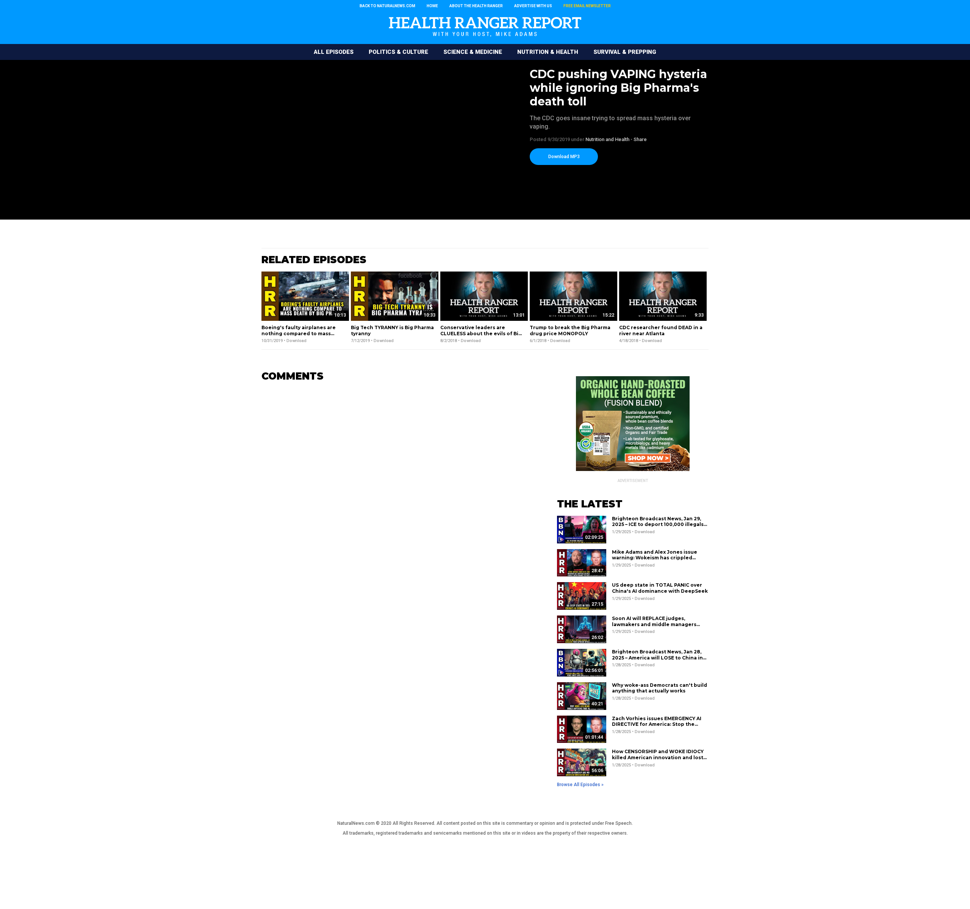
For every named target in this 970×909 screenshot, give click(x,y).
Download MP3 (564, 156)
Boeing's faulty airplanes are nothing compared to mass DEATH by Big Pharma (298, 333)
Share (640, 139)
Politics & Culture (398, 52)
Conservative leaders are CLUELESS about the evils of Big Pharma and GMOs (481, 333)
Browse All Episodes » (580, 784)
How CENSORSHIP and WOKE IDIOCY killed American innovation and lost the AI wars (658, 757)
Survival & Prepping (624, 52)
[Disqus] (397, 483)
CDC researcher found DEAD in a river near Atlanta (660, 330)
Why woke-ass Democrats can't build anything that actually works (659, 688)
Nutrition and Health (607, 139)
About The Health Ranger (476, 6)
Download (296, 340)
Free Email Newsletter (587, 6)
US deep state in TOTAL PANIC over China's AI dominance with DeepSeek (660, 588)
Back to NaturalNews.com (387, 6)
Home (432, 6)
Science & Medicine (472, 52)
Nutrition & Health (547, 52)
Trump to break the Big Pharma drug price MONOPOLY (570, 330)
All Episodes (334, 52)
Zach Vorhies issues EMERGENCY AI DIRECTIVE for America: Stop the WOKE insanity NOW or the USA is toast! (656, 727)
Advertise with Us (533, 6)
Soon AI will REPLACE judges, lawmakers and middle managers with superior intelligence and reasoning (654, 627)
